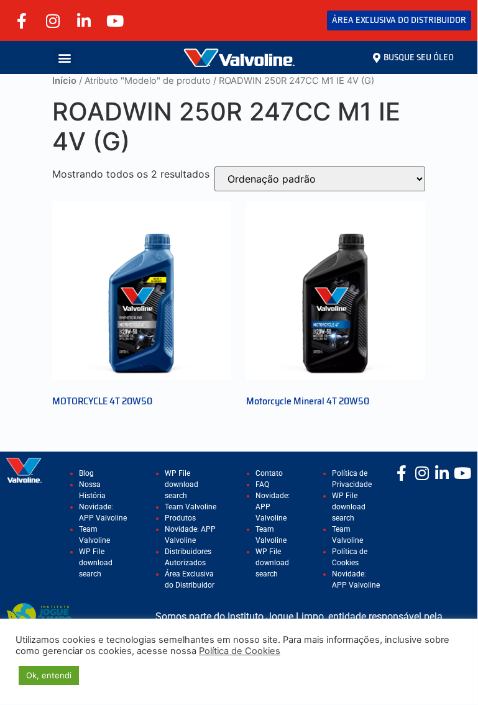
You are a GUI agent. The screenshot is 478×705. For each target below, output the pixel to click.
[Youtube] (115, 20)
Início (64, 80)
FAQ (262, 484)
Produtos (180, 518)
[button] (64, 57)
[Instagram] (52, 20)
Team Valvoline (190, 507)
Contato (269, 473)
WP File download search (96, 562)
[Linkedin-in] (83, 20)
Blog (86, 473)
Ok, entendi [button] (48, 675)
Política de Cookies (239, 651)
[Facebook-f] (21, 20)
